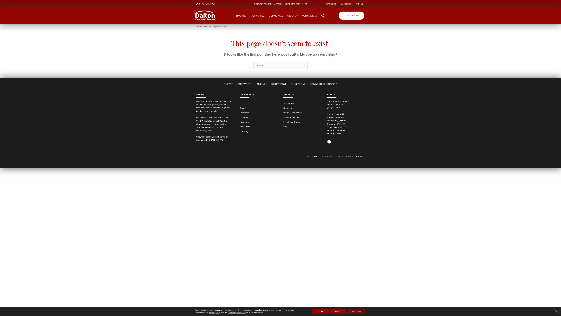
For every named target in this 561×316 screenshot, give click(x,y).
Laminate (261, 84)
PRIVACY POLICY (327, 156)
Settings (356, 311)
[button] (351, 16)
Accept (321, 311)
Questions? (346, 3)
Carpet (228, 84)
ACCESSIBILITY (313, 156)
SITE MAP (359, 156)
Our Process (288, 103)
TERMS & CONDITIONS (345, 156)
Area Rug (244, 131)
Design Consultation (292, 112)
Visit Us (359, 3)
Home (198, 26)
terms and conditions (237, 313)
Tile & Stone (297, 84)
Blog (285, 127)
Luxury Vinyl (278, 84)
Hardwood (244, 84)
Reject (338, 311)
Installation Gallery (291, 122)
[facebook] (329, 142)
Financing (331, 3)
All (241, 103)
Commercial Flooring (323, 84)
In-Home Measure (291, 117)
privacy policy (214, 313)
